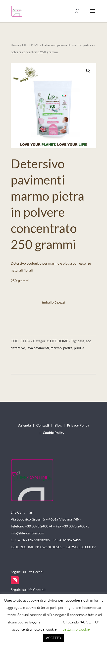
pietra (67, 348)
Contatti (42, 425)
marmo (56, 348)
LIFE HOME (30, 45)
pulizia (79, 348)
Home (15, 45)
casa (81, 341)
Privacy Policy (78, 425)
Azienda (24, 425)
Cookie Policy (53, 433)
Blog (57, 425)
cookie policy (51, 622)
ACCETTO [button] (53, 638)
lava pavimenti (38, 348)
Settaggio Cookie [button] (76, 629)
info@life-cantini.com (27, 533)
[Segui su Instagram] (15, 580)
